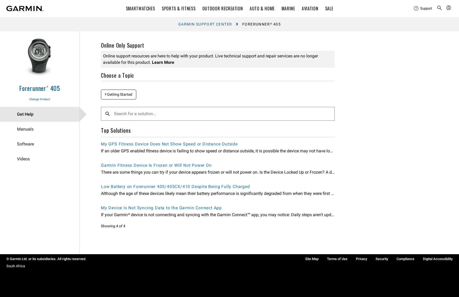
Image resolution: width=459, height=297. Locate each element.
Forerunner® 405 (39, 88)
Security (382, 259)
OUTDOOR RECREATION (222, 8)
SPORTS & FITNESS (179, 8)
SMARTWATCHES (140, 8)
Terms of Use (337, 259)
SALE (329, 8)
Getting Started (119, 94)
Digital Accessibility (438, 259)
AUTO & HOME (262, 8)
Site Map (311, 259)
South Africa (15, 266)
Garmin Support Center (205, 24)
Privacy (361, 259)
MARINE (288, 8)
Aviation (310, 8)
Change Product (39, 99)
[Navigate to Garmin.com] (25, 8)
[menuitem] (423, 8)
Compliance (405, 259)
